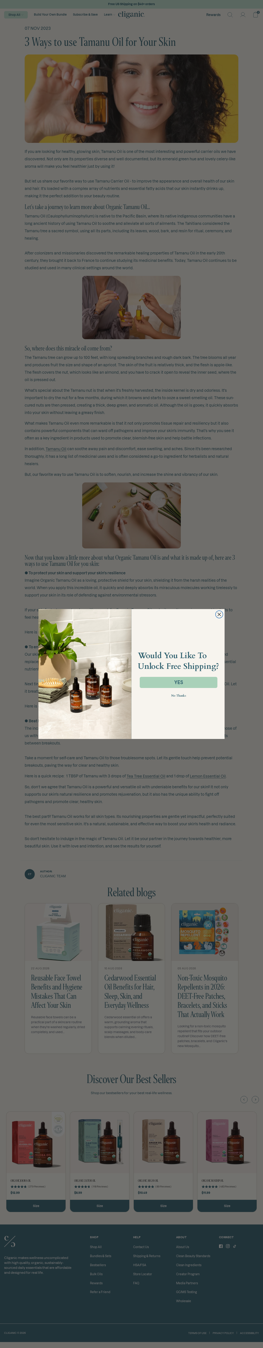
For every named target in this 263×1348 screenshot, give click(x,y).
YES (178, 682)
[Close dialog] (219, 614)
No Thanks (178, 696)
